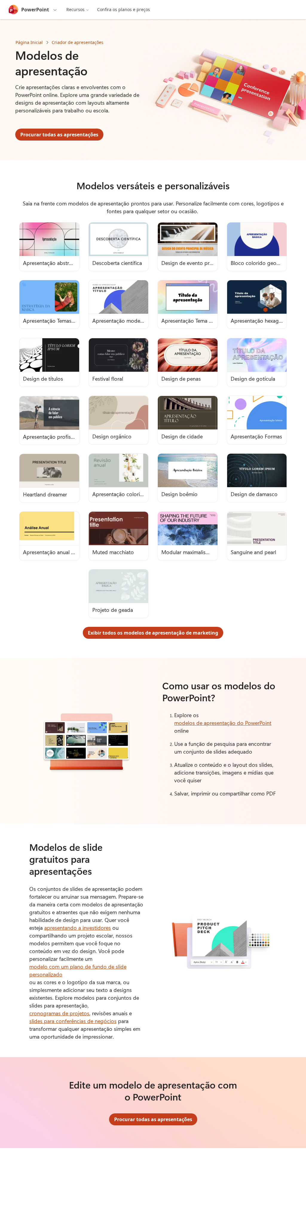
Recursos (75, 9)
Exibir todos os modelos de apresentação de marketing (153, 632)
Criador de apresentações (77, 42)
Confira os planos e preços (123, 9)
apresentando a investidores (77, 927)
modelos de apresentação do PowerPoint (222, 722)
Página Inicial (29, 42)
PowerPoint (35, 9)
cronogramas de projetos (59, 1013)
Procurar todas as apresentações (59, 134)
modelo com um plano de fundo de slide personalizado (77, 970)
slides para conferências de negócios (73, 1021)
